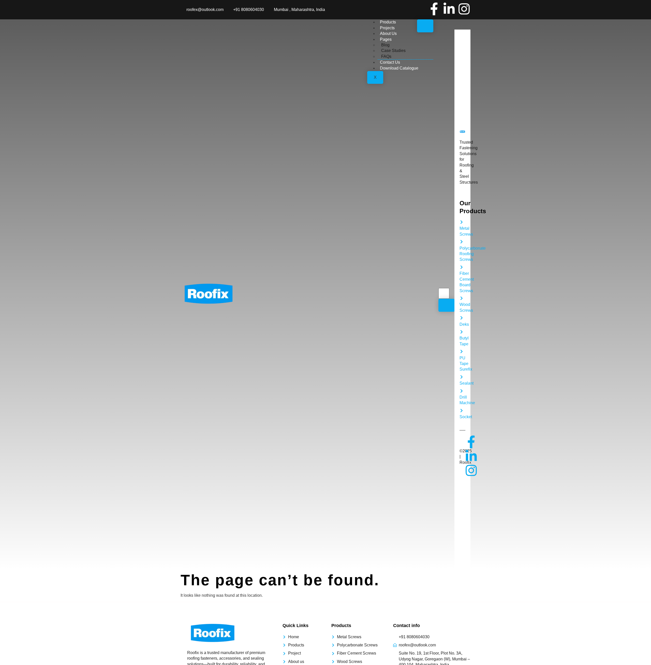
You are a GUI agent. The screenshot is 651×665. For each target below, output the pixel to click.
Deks (464, 324)
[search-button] (446, 305)
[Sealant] (462, 377)
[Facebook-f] (434, 9)
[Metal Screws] (462, 222)
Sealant (467, 383)
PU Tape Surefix (466, 364)
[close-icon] (457, 34)
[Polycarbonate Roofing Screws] (462, 242)
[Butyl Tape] (462, 332)
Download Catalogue (399, 68)
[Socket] (462, 411)
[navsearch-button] (442, 283)
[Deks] (462, 318)
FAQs (386, 56)
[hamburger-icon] (425, 25)
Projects (387, 28)
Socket (466, 417)
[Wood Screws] (462, 298)
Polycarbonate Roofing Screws (473, 254)
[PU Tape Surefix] (462, 351)
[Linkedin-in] (449, 9)
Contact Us (390, 62)
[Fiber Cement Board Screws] (462, 267)
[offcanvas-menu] (460, 26)
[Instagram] (464, 9)
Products (388, 22)
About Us (388, 33)
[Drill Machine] (462, 391)
